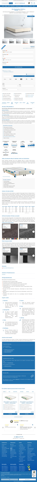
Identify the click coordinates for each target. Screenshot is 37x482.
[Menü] (35, 470)
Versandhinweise (4, 451)
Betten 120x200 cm (5, 468)
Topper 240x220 (30, 96)
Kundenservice (4, 444)
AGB (28, 447)
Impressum (29, 444)
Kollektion (4, 88)
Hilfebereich (17, 379)
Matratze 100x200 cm (13, 467)
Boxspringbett (3, 7)
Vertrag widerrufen (30, 449)
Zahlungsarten (4, 449)
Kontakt (3, 445)
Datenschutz (29, 445)
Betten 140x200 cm (5, 470)
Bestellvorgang (4, 447)
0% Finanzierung (4, 456)
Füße (3, 58)
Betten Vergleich (30, 456)
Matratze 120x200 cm (13, 468)
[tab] (4, 103)
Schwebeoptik (5, 54)
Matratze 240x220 (31, 95)
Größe (3, 83)
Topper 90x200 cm (22, 466)
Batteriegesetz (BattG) (31, 453)
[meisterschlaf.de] (20, 2)
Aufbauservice (5, 62)
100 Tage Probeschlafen (5, 448)
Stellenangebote (4, 454)
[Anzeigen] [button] (3, 274)
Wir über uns (4, 453)
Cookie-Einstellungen (31, 460)
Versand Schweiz (4, 452)
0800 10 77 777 (7, 349)
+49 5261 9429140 (10, 350)
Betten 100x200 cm (5, 467)
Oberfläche (4, 50)
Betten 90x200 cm (5, 466)
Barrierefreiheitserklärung (32, 454)
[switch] (34, 476)
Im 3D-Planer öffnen (18, 67)
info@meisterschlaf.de (7, 351)
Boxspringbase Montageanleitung (8, 267)
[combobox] (18, 52)
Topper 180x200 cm (22, 470)
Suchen (11, 3)
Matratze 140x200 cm (13, 470)
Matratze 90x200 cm (13, 466)
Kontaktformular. (10, 362)
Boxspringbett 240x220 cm (8, 7)
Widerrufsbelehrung (31, 448)
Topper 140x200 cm (22, 467)
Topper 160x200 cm (22, 468)
